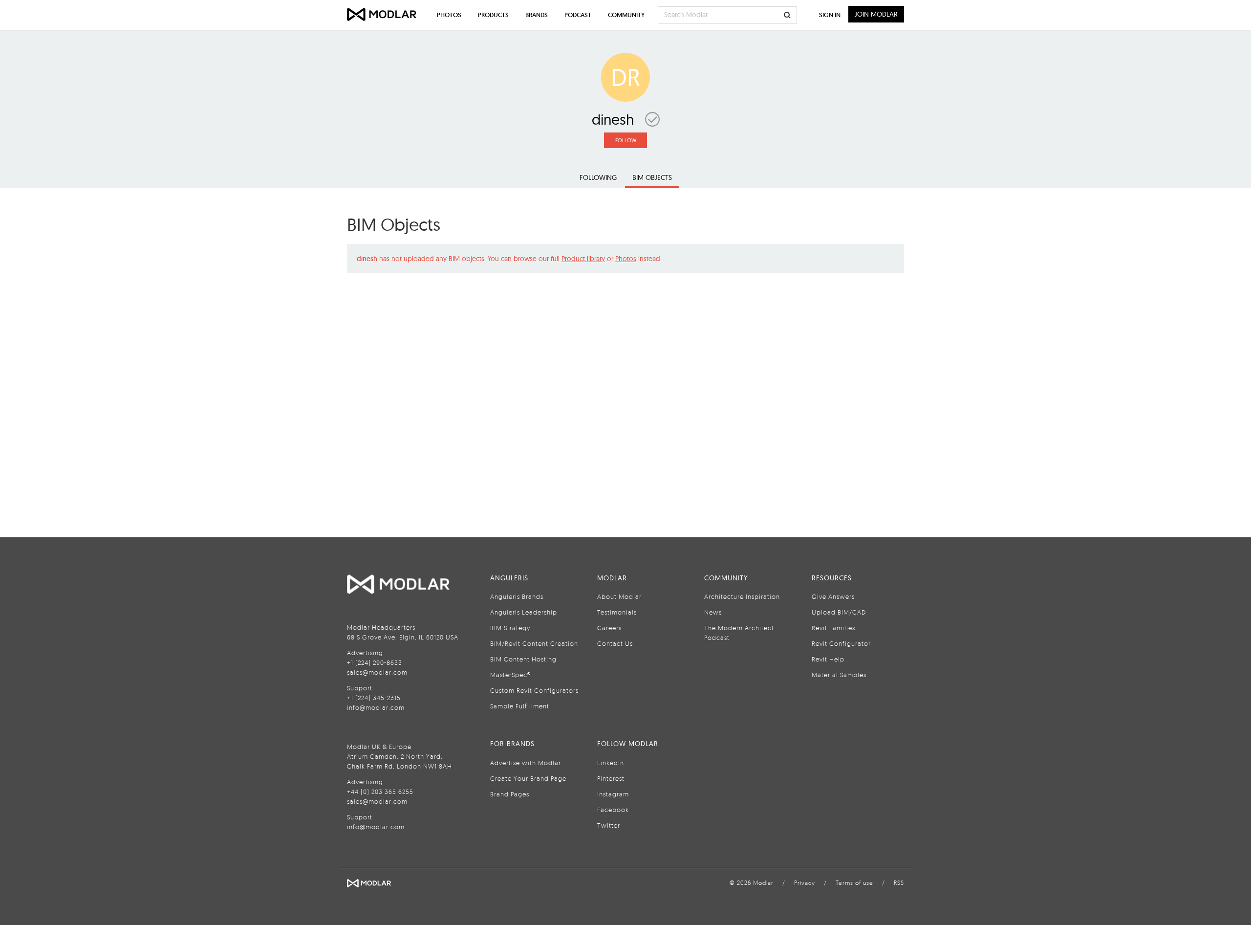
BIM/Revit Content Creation (534, 643)
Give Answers (833, 596)
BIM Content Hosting (523, 659)
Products (493, 15)
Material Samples (839, 675)
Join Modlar (876, 14)
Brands (536, 15)
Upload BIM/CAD (839, 612)
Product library (583, 258)
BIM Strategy (510, 628)
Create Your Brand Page (528, 778)
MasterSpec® (510, 675)
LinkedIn (610, 763)
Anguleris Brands (516, 596)
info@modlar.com (376, 707)
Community (626, 15)
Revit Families (833, 628)
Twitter (608, 825)
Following (598, 177)
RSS (899, 882)
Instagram (613, 794)
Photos (625, 258)
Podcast (577, 15)
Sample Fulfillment (519, 706)
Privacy (804, 882)
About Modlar (619, 596)
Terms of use (854, 882)
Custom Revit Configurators (534, 690)
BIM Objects (652, 177)
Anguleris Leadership (523, 612)
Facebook (613, 810)
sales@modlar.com (377, 672)
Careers (609, 628)
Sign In (830, 15)
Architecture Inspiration (742, 596)
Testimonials (617, 612)
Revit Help (828, 659)
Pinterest (611, 778)
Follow (625, 140)
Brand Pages (509, 794)
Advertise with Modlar (525, 763)
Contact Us (615, 643)
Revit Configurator (841, 643)
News (713, 612)
